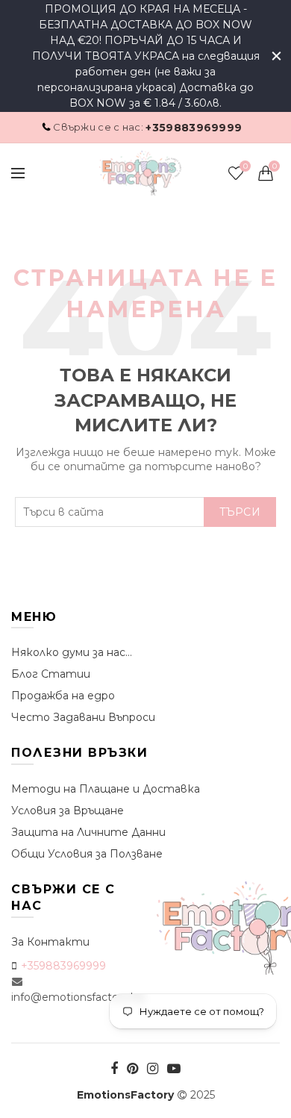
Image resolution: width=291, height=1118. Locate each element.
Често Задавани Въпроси (83, 717)
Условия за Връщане (67, 810)
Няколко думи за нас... (71, 652)
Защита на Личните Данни (88, 832)
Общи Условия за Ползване (87, 854)
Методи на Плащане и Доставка (105, 789)
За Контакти (50, 942)
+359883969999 (194, 127)
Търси (240, 512)
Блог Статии (50, 674)
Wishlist (245, 166)
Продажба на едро (63, 695)
